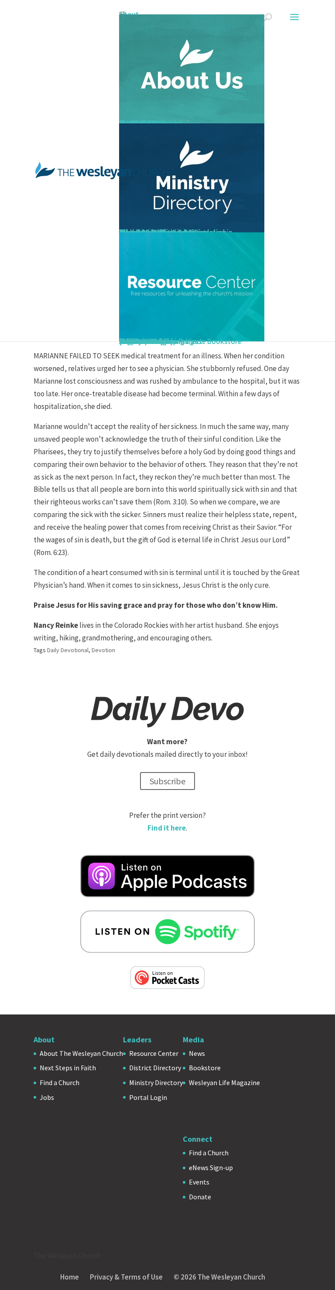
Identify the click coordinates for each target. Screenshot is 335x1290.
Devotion (103, 650)
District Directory (155, 1067)
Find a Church (59, 1082)
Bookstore (205, 1067)
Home (69, 1277)
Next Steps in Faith (68, 1067)
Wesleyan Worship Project (160, 341)
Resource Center (153, 1053)
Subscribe (167, 781)
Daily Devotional (68, 650)
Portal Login (148, 1097)
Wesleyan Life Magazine (224, 1082)
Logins (129, 341)
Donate (200, 1196)
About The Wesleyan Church (81, 1053)
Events (199, 1182)
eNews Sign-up (211, 1167)
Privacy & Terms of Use (126, 1277)
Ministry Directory (156, 1082)
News (197, 1053)
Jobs (47, 1097)
